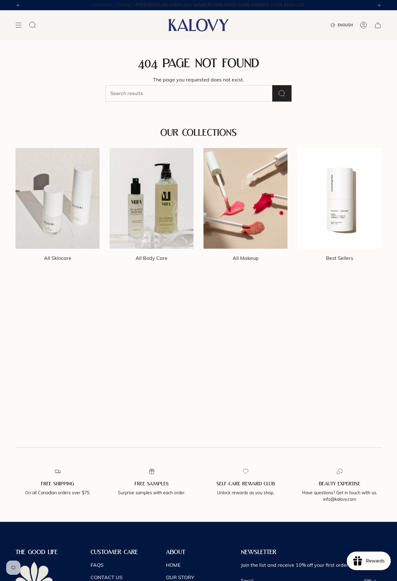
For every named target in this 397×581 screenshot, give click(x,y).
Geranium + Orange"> (198, 5)
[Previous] (18, 5)
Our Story (180, 577)
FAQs (97, 565)
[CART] (378, 25)
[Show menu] (18, 25)
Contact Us (107, 577)
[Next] (378, 5)
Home (173, 565)
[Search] (282, 93)
